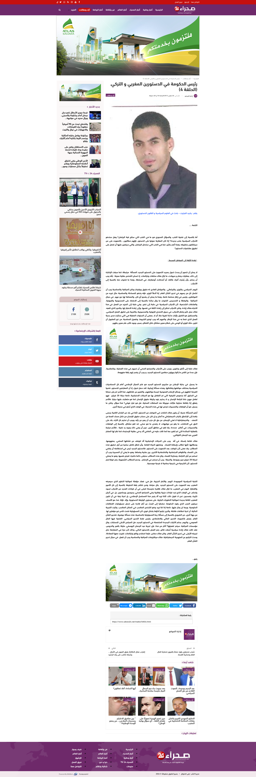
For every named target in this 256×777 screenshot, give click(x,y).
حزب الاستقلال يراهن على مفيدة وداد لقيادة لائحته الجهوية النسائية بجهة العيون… (76, 151)
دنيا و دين (103, 762)
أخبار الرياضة (98, 9)
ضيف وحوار (77, 749)
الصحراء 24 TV (127, 762)
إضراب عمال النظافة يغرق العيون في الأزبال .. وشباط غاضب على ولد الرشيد (126, 653)
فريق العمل (178, 1)
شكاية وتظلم (101, 766)
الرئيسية (159, 9)
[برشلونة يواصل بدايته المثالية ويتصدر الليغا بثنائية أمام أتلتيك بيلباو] (95, 138)
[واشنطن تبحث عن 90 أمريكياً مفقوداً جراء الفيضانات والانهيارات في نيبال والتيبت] (95, 127)
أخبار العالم (122, 9)
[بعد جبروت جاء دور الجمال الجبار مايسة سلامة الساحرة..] (151, 676)
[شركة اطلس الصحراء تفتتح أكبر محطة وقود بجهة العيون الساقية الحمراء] (80, 270)
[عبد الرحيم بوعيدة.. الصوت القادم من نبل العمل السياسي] (181, 676)
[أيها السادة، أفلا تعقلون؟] (122, 676)
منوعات (130, 766)
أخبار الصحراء (135, 9)
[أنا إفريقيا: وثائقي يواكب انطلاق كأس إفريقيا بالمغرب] (80, 232)
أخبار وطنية (147, 9)
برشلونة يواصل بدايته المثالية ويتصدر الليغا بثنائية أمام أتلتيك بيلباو (74, 138)
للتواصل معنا (195, 1)
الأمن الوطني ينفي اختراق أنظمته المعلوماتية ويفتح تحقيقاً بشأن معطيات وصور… (74, 163)
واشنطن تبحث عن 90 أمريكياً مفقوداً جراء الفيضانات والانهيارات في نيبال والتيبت (75, 126)
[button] (189, 605)
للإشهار (186, 1)
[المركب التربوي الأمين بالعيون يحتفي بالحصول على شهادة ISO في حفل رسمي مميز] (80, 192)
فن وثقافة (110, 9)
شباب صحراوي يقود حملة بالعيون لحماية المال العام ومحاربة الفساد (176, 653)
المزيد (73, 9)
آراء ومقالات (84, 9)
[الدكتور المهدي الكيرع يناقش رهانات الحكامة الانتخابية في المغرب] (181, 706)
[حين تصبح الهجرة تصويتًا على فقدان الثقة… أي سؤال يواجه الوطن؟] (151, 706)
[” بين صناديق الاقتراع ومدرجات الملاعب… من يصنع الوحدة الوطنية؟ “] (122, 706)
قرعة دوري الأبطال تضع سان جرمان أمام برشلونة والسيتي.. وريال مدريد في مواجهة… (74, 115)
